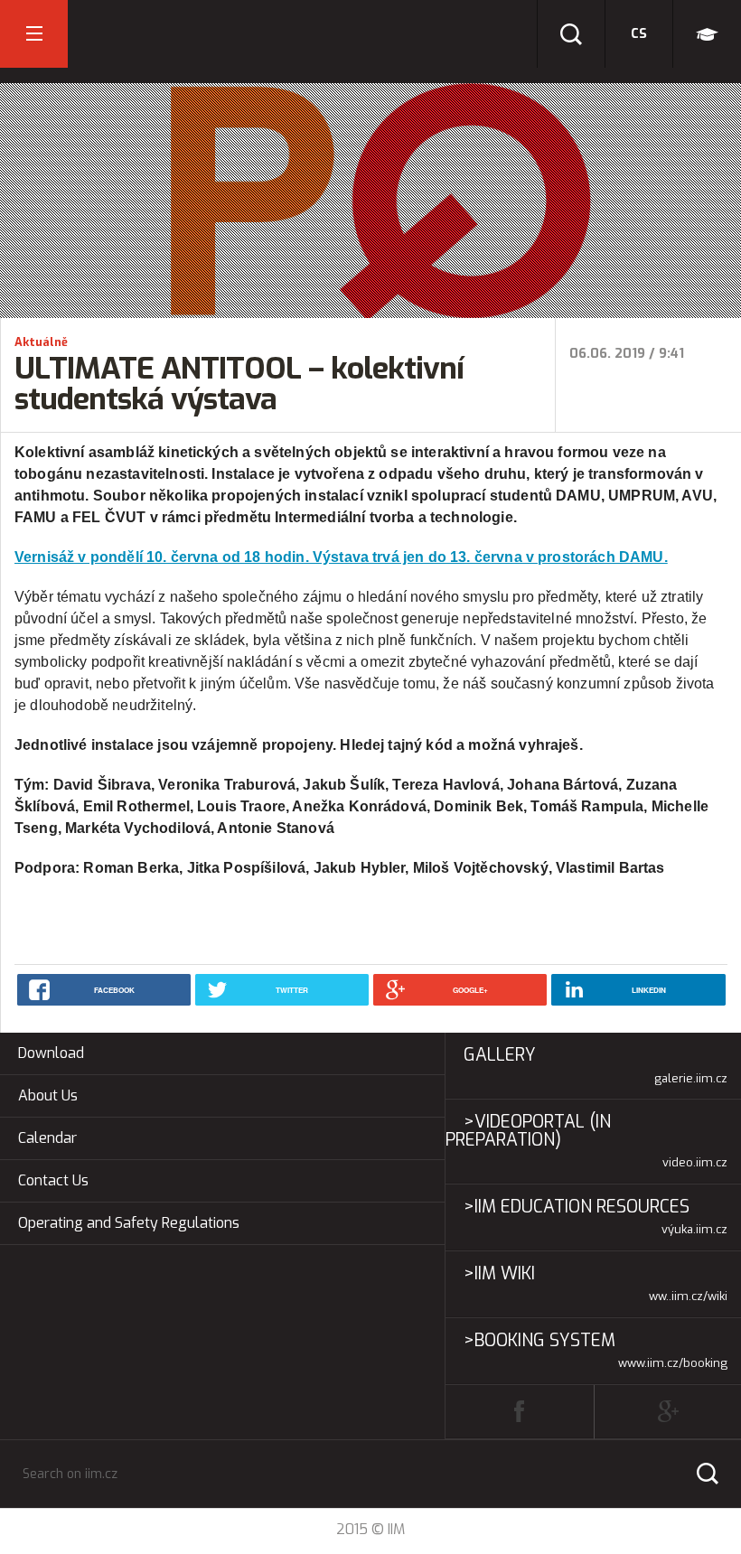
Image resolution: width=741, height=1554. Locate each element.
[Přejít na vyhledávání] (571, 34)
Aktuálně (41, 342)
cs (639, 33)
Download (51, 1053)
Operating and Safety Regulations (128, 1222)
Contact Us (53, 1180)
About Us (48, 1095)
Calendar (47, 1137)
